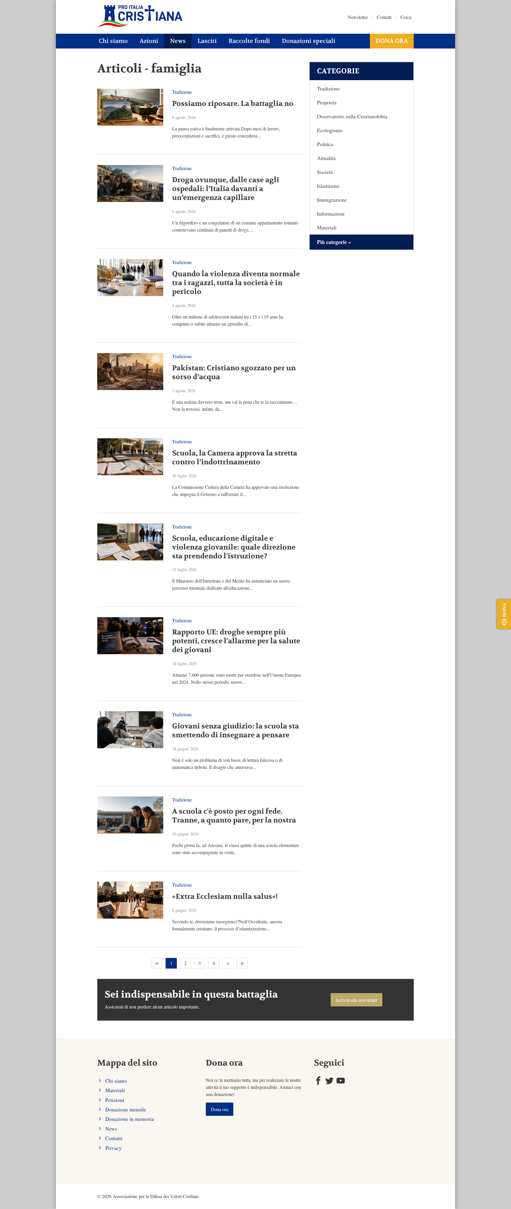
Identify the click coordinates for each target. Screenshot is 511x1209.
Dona (504, 610)
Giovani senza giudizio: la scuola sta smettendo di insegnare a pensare (235, 731)
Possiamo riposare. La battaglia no (232, 103)
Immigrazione (332, 199)
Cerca (405, 17)
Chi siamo (113, 41)
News (178, 41)
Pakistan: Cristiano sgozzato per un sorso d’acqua (234, 372)
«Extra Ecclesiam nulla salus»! (225, 896)
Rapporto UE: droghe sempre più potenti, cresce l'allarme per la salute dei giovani (236, 641)
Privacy (113, 1147)
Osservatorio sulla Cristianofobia (352, 116)
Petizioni (114, 1099)
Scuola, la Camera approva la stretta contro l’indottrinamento (234, 458)
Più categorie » (334, 242)
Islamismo (328, 185)
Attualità (326, 157)
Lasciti (207, 41)
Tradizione (182, 92)
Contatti (384, 17)
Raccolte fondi (249, 41)
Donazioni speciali (308, 41)
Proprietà (327, 102)
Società (325, 171)
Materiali (327, 227)
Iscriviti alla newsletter (356, 1000)
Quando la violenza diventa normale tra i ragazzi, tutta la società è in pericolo (236, 282)
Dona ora (392, 41)
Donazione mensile (125, 1109)
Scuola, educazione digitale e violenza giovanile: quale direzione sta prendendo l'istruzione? (233, 547)
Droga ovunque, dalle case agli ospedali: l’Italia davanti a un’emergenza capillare (225, 188)
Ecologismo (329, 130)
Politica (325, 144)
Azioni (149, 41)
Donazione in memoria (129, 1118)
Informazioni (331, 213)
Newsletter (358, 17)
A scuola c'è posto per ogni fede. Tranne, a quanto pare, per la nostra (234, 816)
